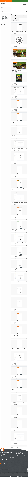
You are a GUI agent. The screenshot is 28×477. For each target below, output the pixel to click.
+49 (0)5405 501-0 (5, 458)
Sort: (11, 10)
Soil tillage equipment (5, 17)
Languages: (12, 9)
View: (12, 11)
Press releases (12, 456)
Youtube (18, 457)
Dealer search (12, 453)
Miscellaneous (4, 22)
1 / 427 (24, 12)
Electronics (4, 21)
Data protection (3, 464)
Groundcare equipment (5, 18)
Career (11, 454)
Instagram (18, 455)
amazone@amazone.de (5, 460)
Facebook (18, 453)
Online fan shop (12, 457)
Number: (12, 447)
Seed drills (4, 16)
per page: (17, 447)
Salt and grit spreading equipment (5, 20)
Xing (24, 455)
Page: (12, 12)
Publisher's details (3, 463)
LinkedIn (24, 453)
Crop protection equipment (6, 15)
